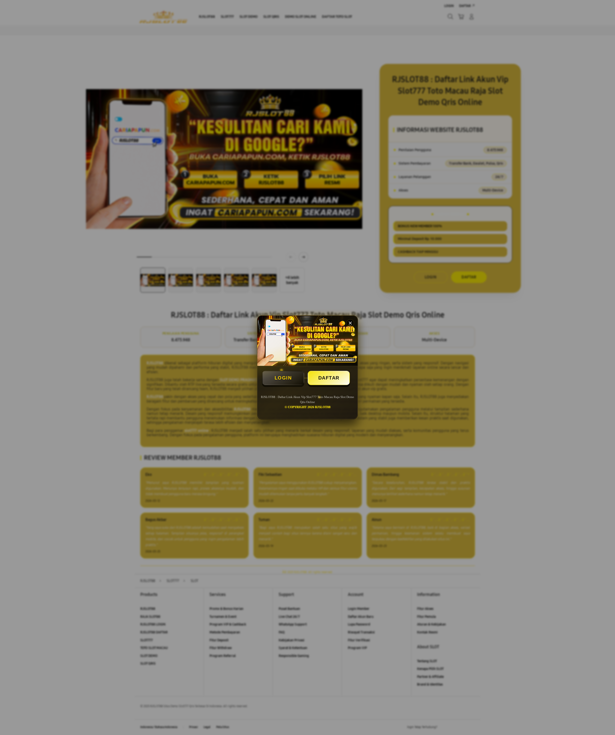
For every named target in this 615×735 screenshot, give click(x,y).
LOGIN (283, 377)
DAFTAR (328, 377)
